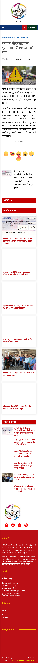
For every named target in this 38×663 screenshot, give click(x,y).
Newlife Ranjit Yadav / (18, 660)
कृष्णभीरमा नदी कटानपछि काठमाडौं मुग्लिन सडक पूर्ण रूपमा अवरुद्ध (17, 340)
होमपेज (4, 35)
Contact (5, 621)
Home (4, 610)
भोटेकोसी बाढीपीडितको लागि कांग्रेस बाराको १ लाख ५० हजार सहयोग (18, 374)
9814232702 (30, 660)
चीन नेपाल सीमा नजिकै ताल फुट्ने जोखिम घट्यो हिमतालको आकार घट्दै (17, 407)
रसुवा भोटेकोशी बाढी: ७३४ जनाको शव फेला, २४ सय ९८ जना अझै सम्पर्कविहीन (18, 307)
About (4, 614)
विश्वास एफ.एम (9, 59)
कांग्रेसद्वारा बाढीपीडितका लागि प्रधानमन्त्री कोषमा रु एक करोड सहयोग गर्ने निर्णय (17, 273)
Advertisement (7, 617)
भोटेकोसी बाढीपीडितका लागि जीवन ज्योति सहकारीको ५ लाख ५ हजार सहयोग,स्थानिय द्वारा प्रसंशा (17, 241)
